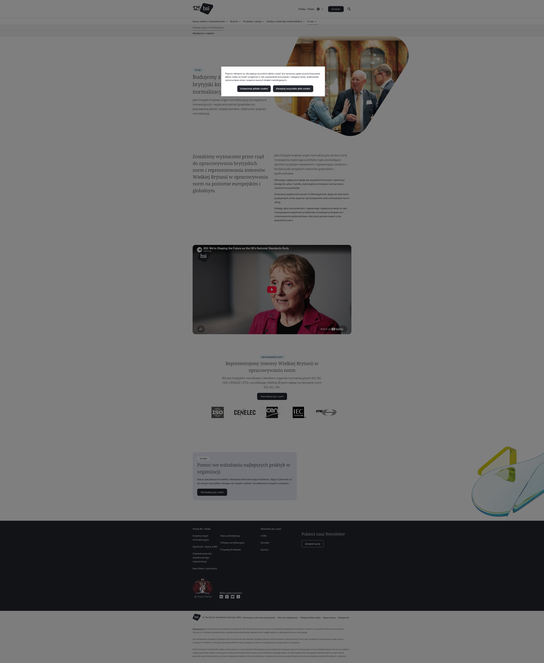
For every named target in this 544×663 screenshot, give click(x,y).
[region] (273, 81)
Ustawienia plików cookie (254, 88)
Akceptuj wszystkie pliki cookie (293, 88)
